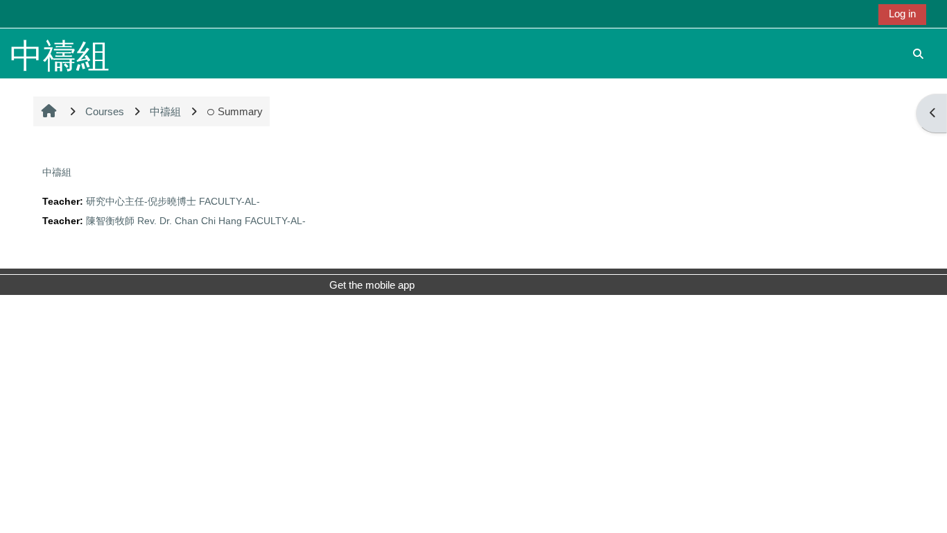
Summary (240, 111)
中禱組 (56, 172)
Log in (902, 13)
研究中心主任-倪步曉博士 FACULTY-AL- (173, 201)
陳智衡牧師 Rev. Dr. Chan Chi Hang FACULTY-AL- (196, 221)
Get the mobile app (372, 285)
